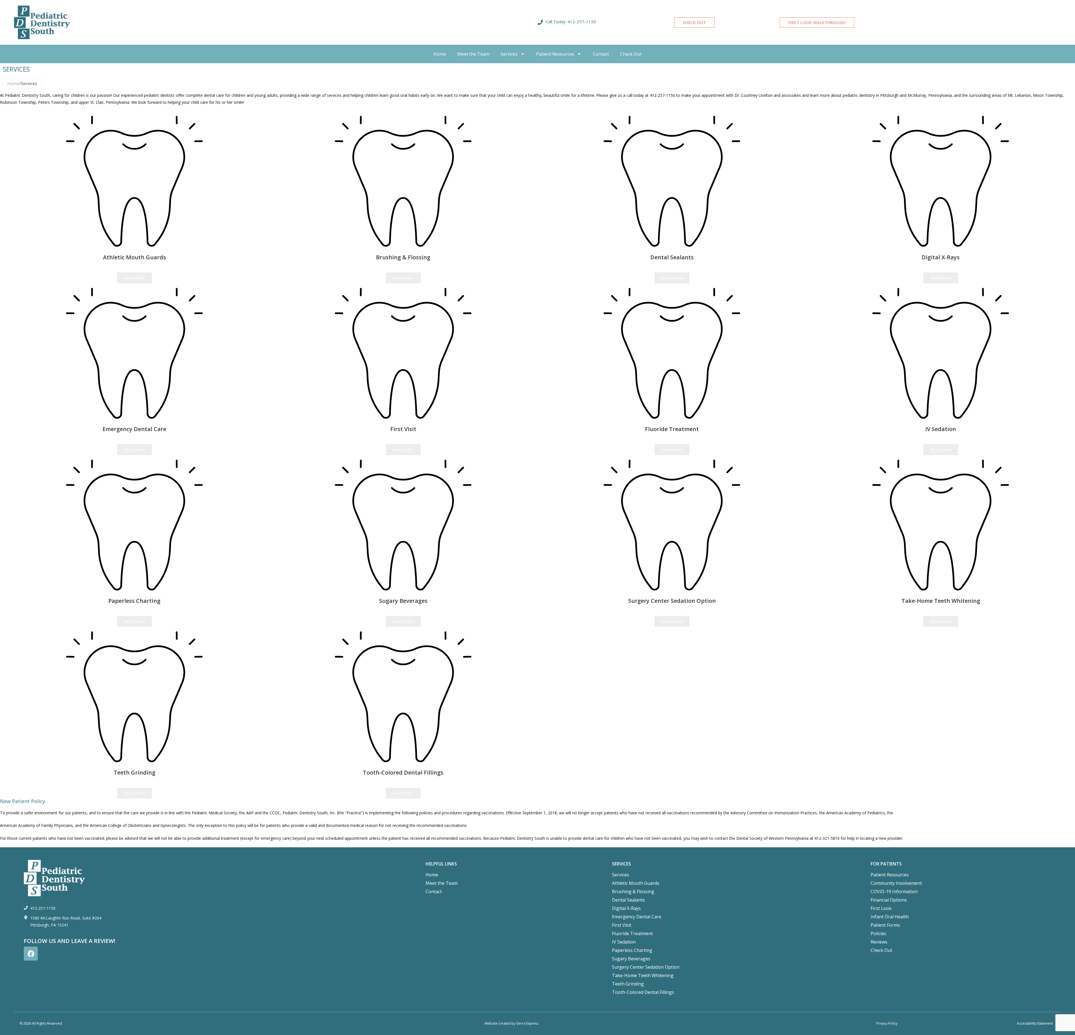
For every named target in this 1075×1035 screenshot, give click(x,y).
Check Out (631, 54)
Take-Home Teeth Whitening (643, 975)
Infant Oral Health (890, 917)
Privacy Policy (887, 1023)
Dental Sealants (628, 900)
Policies (878, 933)
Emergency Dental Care (636, 917)
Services (509, 54)
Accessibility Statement (1035, 1023)
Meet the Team (473, 54)
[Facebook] (31, 954)
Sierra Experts (527, 1023)
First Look (881, 908)
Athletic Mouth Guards (635, 883)
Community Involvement (896, 883)
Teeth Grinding (628, 984)
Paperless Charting (632, 950)
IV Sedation (624, 942)
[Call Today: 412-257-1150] (540, 22)
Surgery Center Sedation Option (645, 967)
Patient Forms (885, 925)
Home (439, 54)
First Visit (621, 925)
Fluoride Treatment (632, 933)
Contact (601, 54)
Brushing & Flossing (633, 891)
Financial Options (889, 900)
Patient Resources (555, 54)
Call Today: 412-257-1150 (571, 21)
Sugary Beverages (631, 959)
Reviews (879, 942)
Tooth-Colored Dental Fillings (643, 992)
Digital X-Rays (626, 908)
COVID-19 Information (894, 891)
